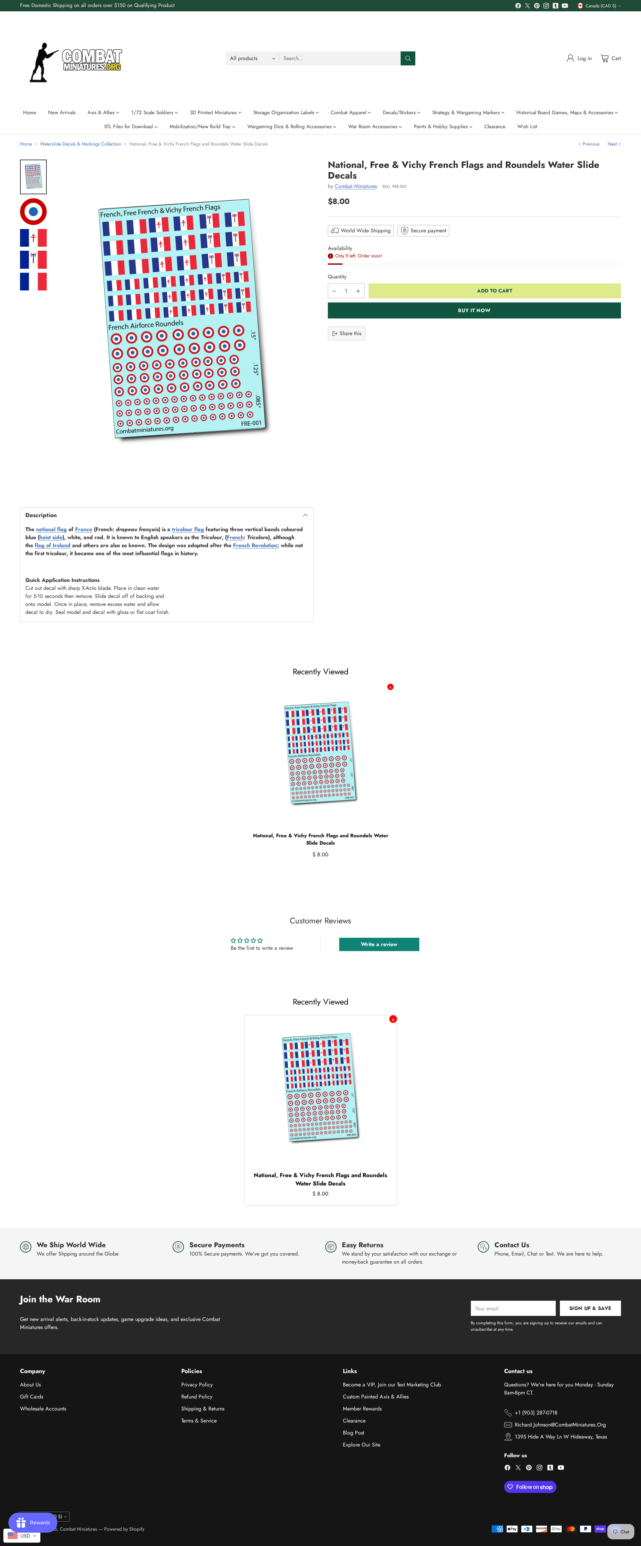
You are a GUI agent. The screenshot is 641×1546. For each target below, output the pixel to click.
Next (612, 144)
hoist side (50, 537)
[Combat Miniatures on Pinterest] (536, 6)
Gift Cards (31, 1396)
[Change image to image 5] (33, 282)
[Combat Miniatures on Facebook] (518, 6)
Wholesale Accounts (43, 1408)
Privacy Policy (197, 1384)
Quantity (337, 276)
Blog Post (353, 1433)
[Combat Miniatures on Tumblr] (555, 6)
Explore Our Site (361, 1445)
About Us (30, 1384)
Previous (591, 144)
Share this (350, 333)
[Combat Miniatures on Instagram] (546, 6)
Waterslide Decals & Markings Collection (80, 144)
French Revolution (255, 545)
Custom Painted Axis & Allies (376, 1396)
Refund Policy (196, 1396)
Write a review (379, 944)
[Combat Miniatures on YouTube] (565, 6)
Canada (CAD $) (601, 6)
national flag (51, 529)
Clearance (354, 1420)
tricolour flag (188, 529)
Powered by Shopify (124, 1529)
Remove (390, 687)
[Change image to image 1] (33, 177)
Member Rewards (362, 1408)
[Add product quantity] (358, 291)
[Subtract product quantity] (334, 291)
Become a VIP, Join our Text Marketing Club (392, 1384)
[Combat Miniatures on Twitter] (527, 6)
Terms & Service (199, 1420)
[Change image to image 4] (33, 260)
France (83, 529)
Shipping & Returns (202, 1408)
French (235, 537)
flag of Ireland (52, 545)
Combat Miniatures (356, 186)
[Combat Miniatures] (78, 58)
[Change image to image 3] (33, 238)
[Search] (408, 58)
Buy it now (474, 310)
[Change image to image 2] (33, 211)
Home (26, 144)
